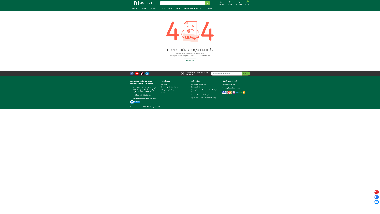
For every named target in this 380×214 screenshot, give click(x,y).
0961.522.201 (146, 95)
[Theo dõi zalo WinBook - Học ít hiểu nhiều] (147, 73)
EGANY (146, 107)
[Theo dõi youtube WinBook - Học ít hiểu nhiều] (137, 73)
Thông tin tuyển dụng (167, 90)
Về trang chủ (190, 60)
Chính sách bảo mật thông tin (200, 95)
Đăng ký (245, 73)
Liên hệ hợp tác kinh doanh (169, 87)
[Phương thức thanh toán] (233, 92)
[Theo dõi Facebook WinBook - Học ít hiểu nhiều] (132, 73)
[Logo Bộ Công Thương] (135, 102)
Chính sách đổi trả (196, 87)
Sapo (160, 107)
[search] (207, 3)
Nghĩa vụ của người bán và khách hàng (203, 97)
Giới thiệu (164, 84)
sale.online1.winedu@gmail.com (147, 98)
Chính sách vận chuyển (198, 84)
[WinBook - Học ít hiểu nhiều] (143, 3)
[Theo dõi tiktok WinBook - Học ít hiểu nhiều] (142, 73)
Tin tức (163, 93)
